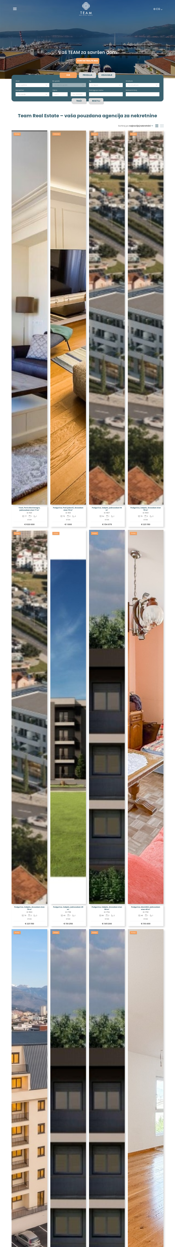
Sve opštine (22, 85)
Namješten (20, 90)
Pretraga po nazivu (96, 90)
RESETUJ (96, 101)
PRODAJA (87, 75)
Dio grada (56, 81)
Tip (90, 81)
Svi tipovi (94, 85)
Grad (17, 81)
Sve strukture (133, 85)
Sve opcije (22, 94)
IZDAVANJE (106, 75)
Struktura (129, 81)
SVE (68, 75)
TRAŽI (79, 101)
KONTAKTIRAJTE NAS (87, 60)
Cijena (54, 90)
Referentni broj (131, 90)
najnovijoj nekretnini (140, 125)
